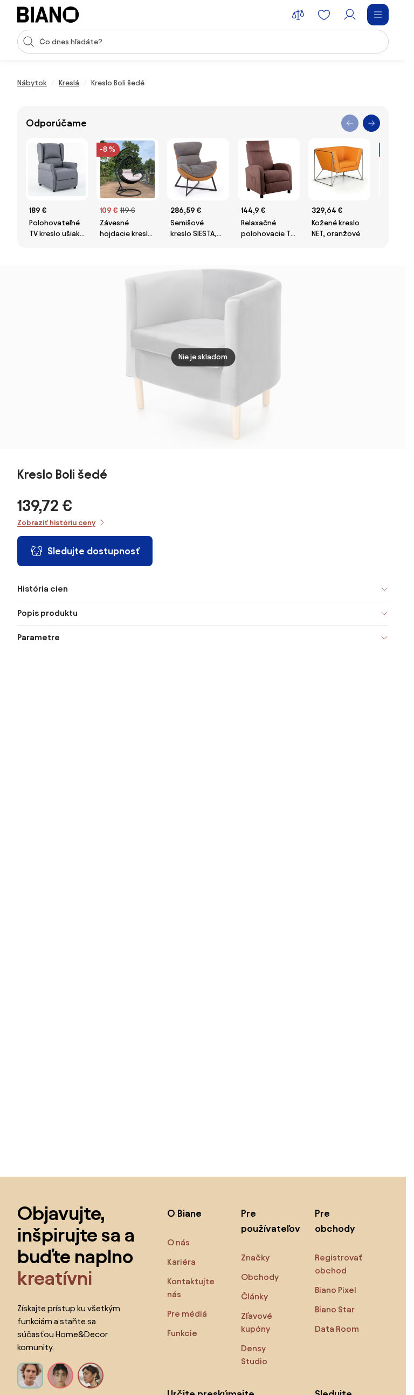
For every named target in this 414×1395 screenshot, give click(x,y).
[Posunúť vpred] (371, 123)
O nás (178, 1242)
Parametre (38, 637)
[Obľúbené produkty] (324, 14)
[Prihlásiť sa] (350, 14)
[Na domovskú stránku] (48, 14)
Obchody (260, 1277)
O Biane (184, 1213)
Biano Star (335, 1309)
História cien (42, 588)
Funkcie (182, 1333)
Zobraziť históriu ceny (56, 523)
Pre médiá (187, 1313)
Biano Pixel (335, 1290)
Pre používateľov (267, 1220)
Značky (255, 1257)
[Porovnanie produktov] (298, 14)
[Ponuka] (378, 14)
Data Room (337, 1328)
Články (254, 1296)
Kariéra (181, 1261)
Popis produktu (47, 613)
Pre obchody (335, 1220)
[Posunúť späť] (349, 123)
